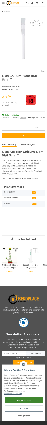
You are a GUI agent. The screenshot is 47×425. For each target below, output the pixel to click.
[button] (27, 2)
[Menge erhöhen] (42, 128)
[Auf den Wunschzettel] (39, 23)
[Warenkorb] (42, 2)
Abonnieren (36, 353)
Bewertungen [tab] (28, 144)
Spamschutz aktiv (23, 357)
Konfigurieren (24, 416)
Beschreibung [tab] (9, 144)
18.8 (33, 192)
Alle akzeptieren (24, 400)
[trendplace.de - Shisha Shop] (13, 3)
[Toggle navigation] (3, 1)
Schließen (24, 408)
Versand (5, 105)
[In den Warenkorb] (23, 135)
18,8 (33, 198)
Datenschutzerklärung (12, 342)
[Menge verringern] (5, 128)
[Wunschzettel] (37, 2)
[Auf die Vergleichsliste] (33, 23)
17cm (34, 204)
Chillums (15, 89)
